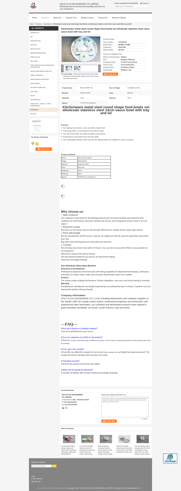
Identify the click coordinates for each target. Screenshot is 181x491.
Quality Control (87, 18)
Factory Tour (71, 18)
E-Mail (33, 479)
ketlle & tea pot (35, 57)
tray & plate (34, 61)
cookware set (34, 33)
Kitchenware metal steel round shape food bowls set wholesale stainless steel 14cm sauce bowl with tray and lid (81, 76)
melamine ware (35, 41)
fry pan (32, 95)
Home (34, 18)
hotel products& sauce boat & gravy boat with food (42, 66)
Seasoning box (35, 100)
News (33, 476)
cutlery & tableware (36, 75)
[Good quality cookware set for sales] (37, 125)
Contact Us (102, 18)
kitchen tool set (35, 49)
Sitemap (39, 479)
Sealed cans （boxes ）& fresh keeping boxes (40, 105)
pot (31, 37)
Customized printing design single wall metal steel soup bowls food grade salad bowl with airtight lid (68, 450)
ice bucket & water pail (37, 87)
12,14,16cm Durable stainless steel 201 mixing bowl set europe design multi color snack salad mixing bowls (87, 451)
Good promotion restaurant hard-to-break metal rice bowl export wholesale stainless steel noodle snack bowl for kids (105, 451)
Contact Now (111, 74)
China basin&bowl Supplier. (57, 488)
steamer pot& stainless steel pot (40, 71)
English (145, 3)
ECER (139, 488)
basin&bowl (47, 24)
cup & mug (33, 91)
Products (45, 18)
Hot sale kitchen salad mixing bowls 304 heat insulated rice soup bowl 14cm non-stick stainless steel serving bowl (142, 451)
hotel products (35, 83)
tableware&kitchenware (38, 53)
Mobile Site (37, 482)
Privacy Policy (42, 488)
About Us (57, 18)
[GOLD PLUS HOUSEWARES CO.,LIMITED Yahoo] (63, 407)
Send (54, 466)
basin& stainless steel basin (39, 79)
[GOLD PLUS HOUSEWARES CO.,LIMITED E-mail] (66, 407)
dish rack (33, 114)
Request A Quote (119, 18)
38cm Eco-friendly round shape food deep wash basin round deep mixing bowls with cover (124, 449)
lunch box (33, 45)
